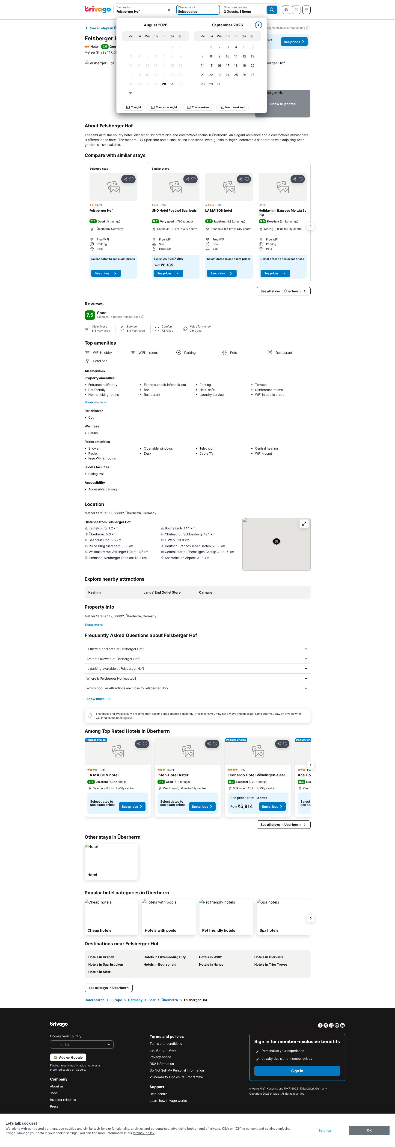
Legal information (163, 1050)
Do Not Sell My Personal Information (177, 1070)
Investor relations (63, 1100)
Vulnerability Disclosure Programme (176, 1077)
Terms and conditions (166, 1043)
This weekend (201, 107)
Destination (123, 7)
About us (56, 1086)
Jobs (53, 1093)
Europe (116, 1000)
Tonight (136, 107)
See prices (292, 42)
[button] (282, 74)
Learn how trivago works (168, 1100)
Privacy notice (160, 1057)
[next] (258, 25)
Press (54, 1106)
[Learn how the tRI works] (143, 317)
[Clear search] (169, 10)
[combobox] (144, 11)
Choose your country (65, 1036)
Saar (152, 1000)
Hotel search (94, 1000)
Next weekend (235, 107)
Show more (94, 402)
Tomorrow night (166, 107)
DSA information (162, 1064)
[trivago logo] (98, 9)
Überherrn (170, 1000)
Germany (135, 1000)
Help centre (158, 1094)
